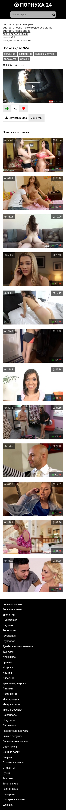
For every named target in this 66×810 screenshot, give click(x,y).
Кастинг (7, 672)
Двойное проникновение (18, 646)
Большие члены (12, 609)
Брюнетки (9, 614)
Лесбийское (10, 693)
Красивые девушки (14, 683)
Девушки (8, 651)
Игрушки (8, 667)
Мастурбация (11, 699)
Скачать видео (25, 117)
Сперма (7, 757)
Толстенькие (10, 783)
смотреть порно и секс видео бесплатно (27, 27)
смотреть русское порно (18, 24)
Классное (8, 678)
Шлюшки (8, 804)
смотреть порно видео (16, 30)
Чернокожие (10, 788)
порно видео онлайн (15, 34)
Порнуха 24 (35, 5)
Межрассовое (11, 704)
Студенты (9, 767)
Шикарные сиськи (14, 799)
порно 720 (9, 37)
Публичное (9, 725)
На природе (10, 715)
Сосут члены (10, 746)
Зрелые (7, 662)
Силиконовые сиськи (16, 741)
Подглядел (9, 720)
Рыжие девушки (12, 736)
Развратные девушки (16, 730)
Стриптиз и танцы (13, 762)
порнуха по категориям (17, 40)
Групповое (9, 641)
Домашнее (9, 656)
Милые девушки (12, 709)
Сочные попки (11, 752)
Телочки (8, 778)
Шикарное (9, 794)
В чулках (8, 625)
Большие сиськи (13, 604)
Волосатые (9, 630)
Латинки (8, 688)
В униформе (10, 620)
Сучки (6, 773)
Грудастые (9, 635)
